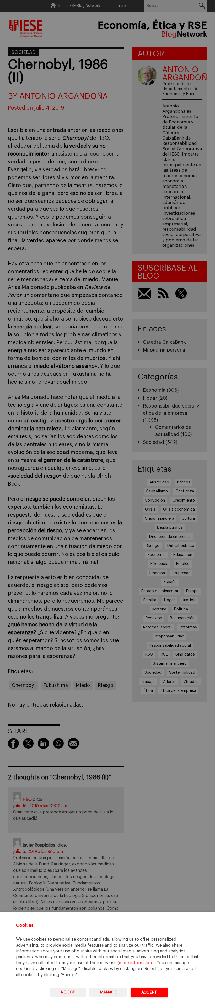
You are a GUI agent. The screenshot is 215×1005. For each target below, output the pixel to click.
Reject (68, 992)
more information (136, 963)
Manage (108, 992)
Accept (149, 992)
